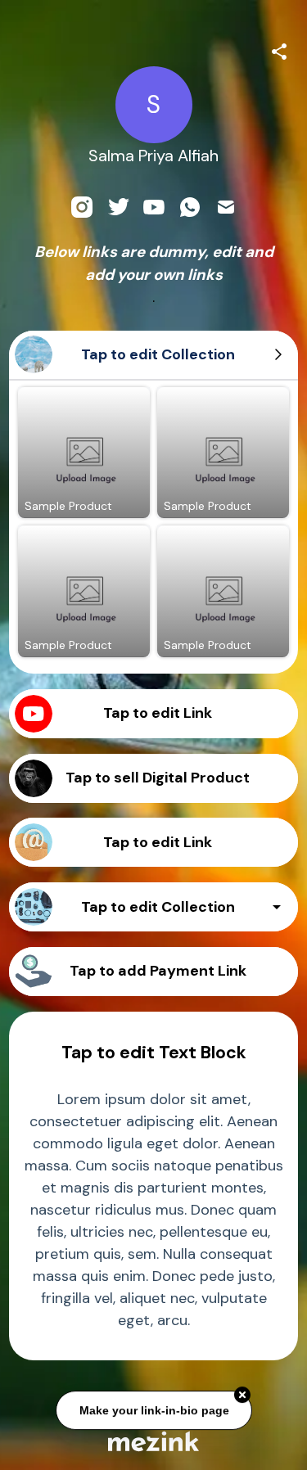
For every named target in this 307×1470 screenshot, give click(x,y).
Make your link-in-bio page (153, 1408)
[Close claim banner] (242, 1394)
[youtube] (154, 207)
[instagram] (82, 207)
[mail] (226, 207)
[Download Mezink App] (153, 1441)
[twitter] (118, 207)
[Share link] (279, 49)
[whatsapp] (190, 207)
